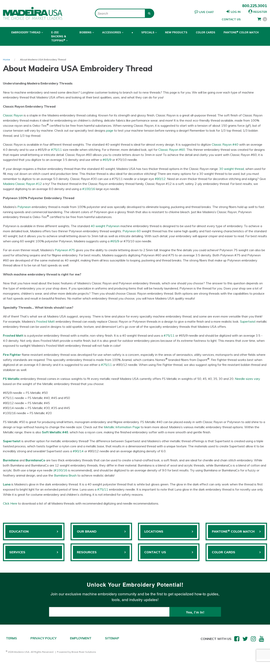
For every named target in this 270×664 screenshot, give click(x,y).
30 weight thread (231, 169)
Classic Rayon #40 (225, 144)
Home (6, 59)
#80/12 (160, 179)
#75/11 (56, 150)
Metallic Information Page (122, 427)
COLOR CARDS (223, 552)
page (109, 130)
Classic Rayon (13, 115)
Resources (87, 552)
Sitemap (112, 638)
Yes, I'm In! (195, 612)
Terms (11, 638)
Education (19, 531)
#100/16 (88, 189)
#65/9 (107, 160)
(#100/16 (60, 470)
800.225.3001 (254, 5)
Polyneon (24, 207)
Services (17, 552)
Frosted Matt (45, 321)
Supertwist (248, 321)
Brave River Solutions (84, 651)
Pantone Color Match (241, 32)
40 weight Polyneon (105, 226)
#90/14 (78, 451)
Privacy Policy (43, 638)
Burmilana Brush (65, 475)
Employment (81, 638)
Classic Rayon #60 (171, 150)
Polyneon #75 (65, 250)
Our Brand (86, 531)
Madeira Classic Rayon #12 (22, 184)
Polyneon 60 (132, 231)
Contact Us (231, 19)
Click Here (10, 503)
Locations (153, 531)
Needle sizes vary (247, 379)
